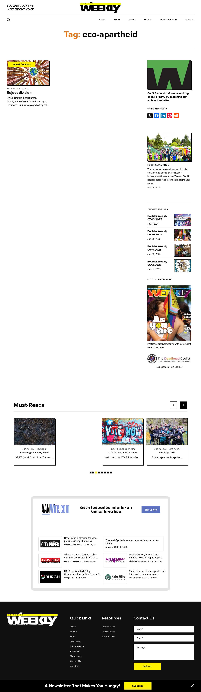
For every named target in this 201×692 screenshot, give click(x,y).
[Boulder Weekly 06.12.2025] (182, 265)
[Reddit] (176, 115)
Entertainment (168, 19)
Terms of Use (108, 636)
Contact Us (75, 661)
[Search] (8, 19)
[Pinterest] (169, 115)
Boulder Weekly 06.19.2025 (157, 248)
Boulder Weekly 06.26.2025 (157, 233)
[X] (150, 115)
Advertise (74, 651)
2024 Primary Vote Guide (122, 452)
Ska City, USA (167, 452)
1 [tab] (90, 472)
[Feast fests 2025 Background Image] (169, 146)
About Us (74, 666)
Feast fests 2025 (158, 165)
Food (117, 19)
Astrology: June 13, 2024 (34, 452)
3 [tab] (96, 472)
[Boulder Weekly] (100, 7)
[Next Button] (183, 405)
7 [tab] (108, 472)
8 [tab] (111, 472)
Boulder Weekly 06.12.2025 (157, 263)
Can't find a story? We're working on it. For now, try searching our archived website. (168, 97)
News (102, 19)
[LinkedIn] (163, 115)
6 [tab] (105, 472)
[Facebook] (156, 115)
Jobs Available (77, 646)
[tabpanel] (34, 441)
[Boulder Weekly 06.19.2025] (182, 250)
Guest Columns (22, 64)
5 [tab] (102, 472)
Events (148, 19)
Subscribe (138, 685)
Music (132, 19)
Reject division (19, 92)
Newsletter (75, 641)
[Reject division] (28, 73)
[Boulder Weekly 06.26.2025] (182, 235)
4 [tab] (99, 472)
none (12, 88)
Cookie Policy (108, 631)
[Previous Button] (173, 405)
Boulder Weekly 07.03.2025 (157, 217)
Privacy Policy (108, 626)
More (188, 19)
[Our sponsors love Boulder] (169, 358)
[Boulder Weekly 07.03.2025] (182, 220)
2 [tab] (93, 472)
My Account (75, 656)
